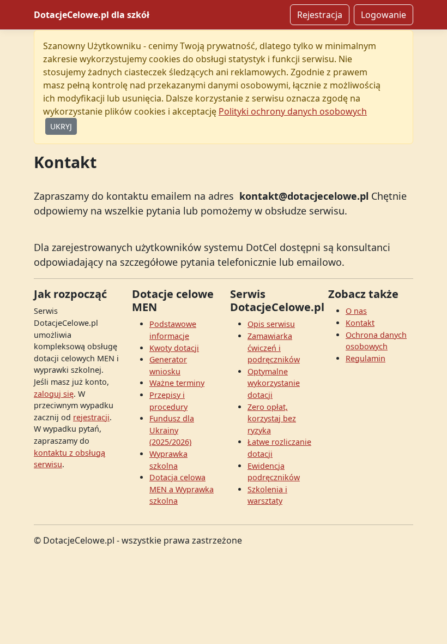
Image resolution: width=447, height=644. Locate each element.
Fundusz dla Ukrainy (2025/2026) (171, 430)
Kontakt (360, 323)
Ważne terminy (176, 383)
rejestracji (91, 417)
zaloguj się (54, 394)
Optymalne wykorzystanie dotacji (273, 383)
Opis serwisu (271, 324)
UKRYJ (61, 126)
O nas (356, 311)
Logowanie (383, 15)
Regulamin (365, 358)
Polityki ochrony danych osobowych (293, 111)
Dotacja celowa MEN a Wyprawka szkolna (181, 489)
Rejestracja (319, 15)
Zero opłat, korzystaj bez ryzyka (271, 419)
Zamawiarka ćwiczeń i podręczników (273, 348)
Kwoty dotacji (174, 348)
